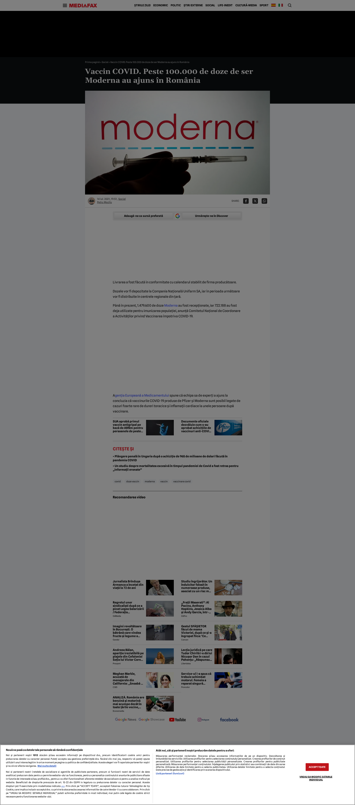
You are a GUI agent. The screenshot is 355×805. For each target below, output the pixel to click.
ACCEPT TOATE (317, 767)
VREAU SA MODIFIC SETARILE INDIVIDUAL (316, 778)
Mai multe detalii (47, 766)
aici (63, 786)
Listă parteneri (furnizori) (170, 773)
